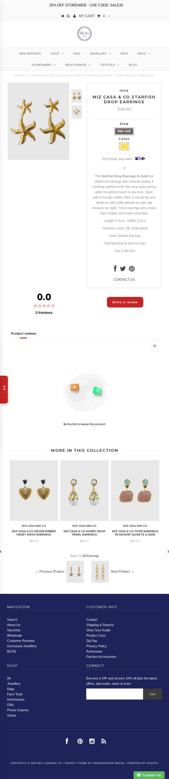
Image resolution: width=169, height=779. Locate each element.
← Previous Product (49, 571)
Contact (91, 619)
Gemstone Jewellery (22, 646)
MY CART (92, 16)
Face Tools (15, 694)
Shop (55, 53)
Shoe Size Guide (98, 630)
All (9, 678)
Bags (142, 53)
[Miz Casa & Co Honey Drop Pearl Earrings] (84, 520)
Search (12, 619)
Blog (133, 64)
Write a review (125, 302)
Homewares (42, 64)
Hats (124, 53)
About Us (13, 625)
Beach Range (75, 64)
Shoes (11, 715)
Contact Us (151, 775)
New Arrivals (30, 53)
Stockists (13, 630)
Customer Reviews (21, 641)
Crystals (107, 64)
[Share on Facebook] (115, 270)
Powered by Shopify (143, 763)
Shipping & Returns (100, 625)
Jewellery (98, 53)
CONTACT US (124, 279)
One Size (124, 131)
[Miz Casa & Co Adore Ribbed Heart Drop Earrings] (34, 520)
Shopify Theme (76, 763)
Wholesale (14, 635)
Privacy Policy (96, 646)
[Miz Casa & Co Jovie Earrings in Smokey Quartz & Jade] (135, 520)
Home (18, 75)
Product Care (95, 635)
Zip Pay (91, 641)
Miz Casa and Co (50, 763)
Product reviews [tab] (23, 333)
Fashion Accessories (101, 656)
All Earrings (36, 75)
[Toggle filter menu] (154, 345)
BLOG (11, 651)
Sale (76, 53)
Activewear (94, 651)
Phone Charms (18, 710)
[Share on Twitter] (123, 270)
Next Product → (122, 571)
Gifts (10, 705)
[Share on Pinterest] (132, 270)
